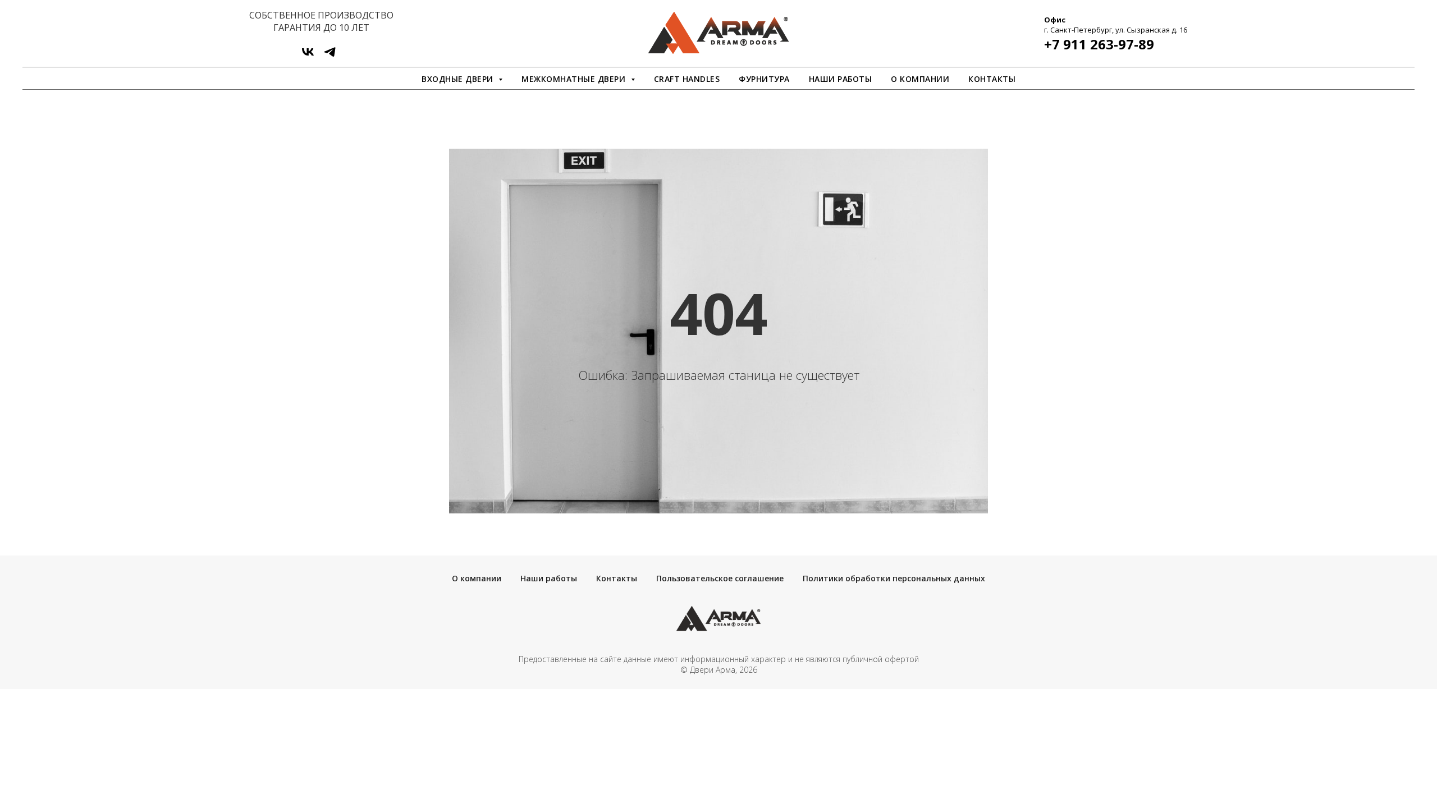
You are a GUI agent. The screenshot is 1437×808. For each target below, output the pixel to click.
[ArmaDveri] (330, 56)
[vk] (308, 56)
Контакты (991, 79)
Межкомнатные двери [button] (574, 79)
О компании (920, 79)
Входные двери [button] (459, 79)
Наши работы (840, 79)
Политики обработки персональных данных (894, 578)
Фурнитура (764, 79)
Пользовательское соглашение (720, 578)
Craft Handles (687, 79)
